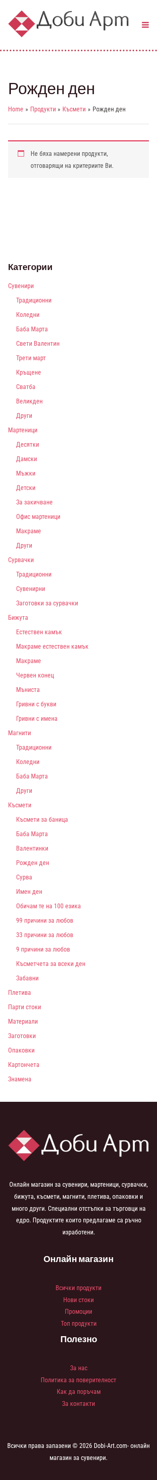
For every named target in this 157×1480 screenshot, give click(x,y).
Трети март (31, 358)
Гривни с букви (36, 704)
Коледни (27, 315)
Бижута (18, 617)
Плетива (19, 992)
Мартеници (22, 430)
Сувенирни (30, 589)
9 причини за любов (43, 949)
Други (24, 415)
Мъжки (25, 473)
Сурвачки (21, 560)
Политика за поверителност (78, 1380)
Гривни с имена (37, 718)
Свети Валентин (38, 343)
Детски (25, 488)
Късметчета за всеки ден (50, 964)
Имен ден (29, 891)
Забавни (27, 978)
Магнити (19, 733)
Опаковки (21, 1050)
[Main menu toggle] (145, 24)
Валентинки (32, 848)
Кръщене (28, 372)
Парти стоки (24, 1007)
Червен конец (35, 675)
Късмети (19, 805)
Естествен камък (39, 632)
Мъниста (28, 690)
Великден (29, 401)
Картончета (23, 1065)
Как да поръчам (79, 1391)
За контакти (78, 1403)
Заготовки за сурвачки (47, 603)
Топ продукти (79, 1323)
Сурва (24, 877)
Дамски (26, 459)
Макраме (28, 531)
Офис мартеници (38, 516)
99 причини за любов (44, 920)
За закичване (34, 502)
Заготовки (22, 1036)
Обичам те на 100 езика (48, 906)
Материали (23, 1021)
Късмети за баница (42, 819)
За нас (78, 1368)
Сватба (25, 387)
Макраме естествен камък (52, 646)
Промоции (78, 1311)
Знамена (19, 1079)
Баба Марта (32, 329)
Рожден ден (32, 863)
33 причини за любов (44, 935)
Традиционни (34, 300)
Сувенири (21, 286)
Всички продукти (78, 1288)
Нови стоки (78, 1300)
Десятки (27, 444)
